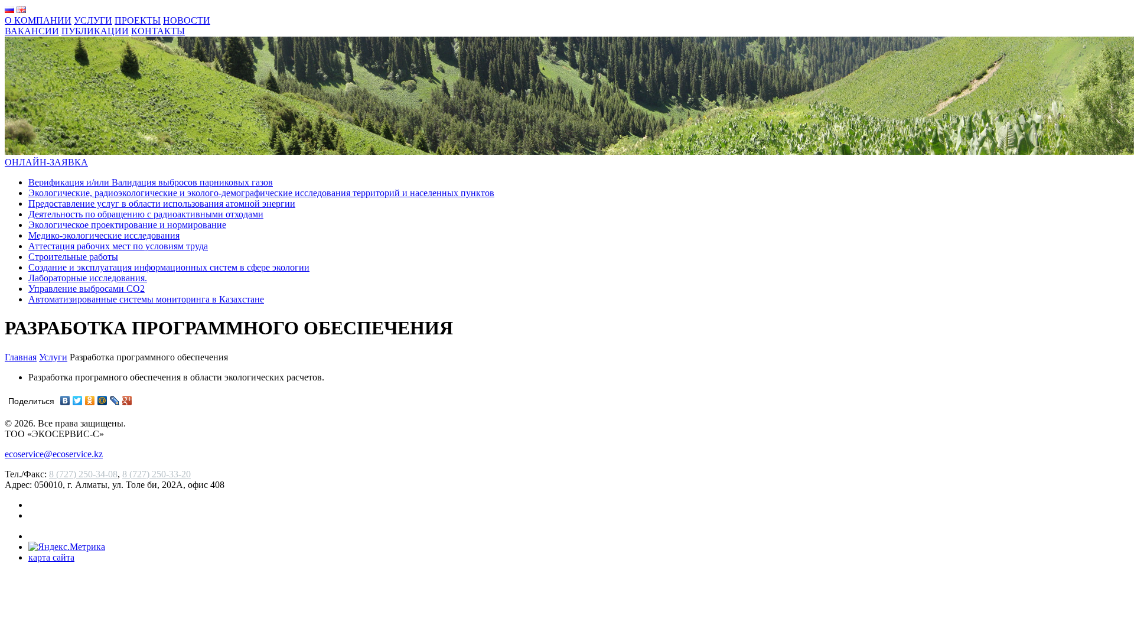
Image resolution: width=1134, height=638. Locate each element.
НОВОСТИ (186, 20)
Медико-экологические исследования (104, 235)
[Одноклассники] (90, 400)
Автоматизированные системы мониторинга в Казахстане (146, 299)
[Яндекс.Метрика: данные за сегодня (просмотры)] (66, 547)
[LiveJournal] (115, 400)
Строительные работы (73, 257)
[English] (21, 9)
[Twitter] (77, 400)
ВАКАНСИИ (32, 31)
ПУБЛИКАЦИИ (95, 31)
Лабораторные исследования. (87, 278)
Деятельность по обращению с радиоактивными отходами (145, 214)
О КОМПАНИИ (38, 20)
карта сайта (51, 557)
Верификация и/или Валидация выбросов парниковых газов (150, 182)
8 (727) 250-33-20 (156, 474)
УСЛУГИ (93, 20)
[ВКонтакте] (65, 400)
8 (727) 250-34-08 (83, 474)
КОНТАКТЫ (158, 31)
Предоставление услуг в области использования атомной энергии (161, 203)
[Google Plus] (127, 400)
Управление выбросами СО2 (86, 289)
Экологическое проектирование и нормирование (127, 225)
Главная (21, 357)
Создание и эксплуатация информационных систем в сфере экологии (168, 267)
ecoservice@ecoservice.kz (54, 454)
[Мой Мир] (102, 400)
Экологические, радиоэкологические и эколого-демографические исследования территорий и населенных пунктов (261, 193)
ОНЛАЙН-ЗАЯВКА (46, 162)
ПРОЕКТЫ (138, 20)
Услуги (53, 357)
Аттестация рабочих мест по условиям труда (118, 246)
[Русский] (9, 9)
